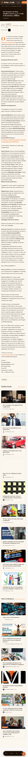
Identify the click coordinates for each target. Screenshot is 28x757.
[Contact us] (24, 754)
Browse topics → (22, 386)
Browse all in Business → (20, 599)
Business (7, 6)
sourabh (8, 24)
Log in (18, 2)
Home (2, 6)
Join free (25, 2)
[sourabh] (2, 25)
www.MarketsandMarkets (7, 354)
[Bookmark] (17, 753)
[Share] (21, 753)
